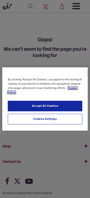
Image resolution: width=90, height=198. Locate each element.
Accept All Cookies (45, 106)
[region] (45, 99)
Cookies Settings (44, 119)
